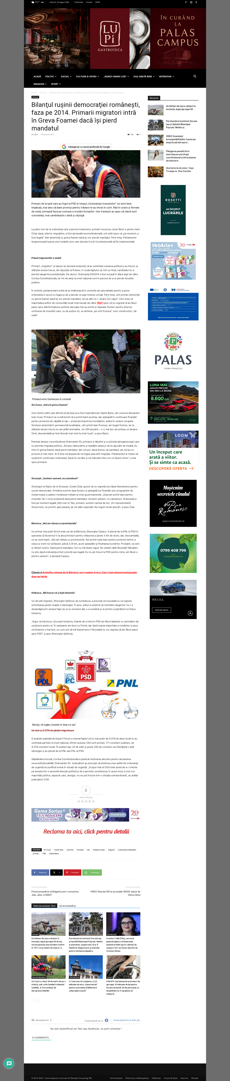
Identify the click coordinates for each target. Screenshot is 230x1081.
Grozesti (80, 850)
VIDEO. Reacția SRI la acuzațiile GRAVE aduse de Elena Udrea (115, 893)
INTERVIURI (165, 76)
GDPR (97, 2)
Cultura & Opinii (171, 1078)
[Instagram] (191, 2)
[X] (196, 2)
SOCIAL (65, 76)
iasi (88, 850)
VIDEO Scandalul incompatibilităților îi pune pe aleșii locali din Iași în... (181, 139)
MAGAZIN (39, 83)
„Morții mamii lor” (115, 76)
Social (109, 977)
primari (36, 853)
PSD (44, 853)
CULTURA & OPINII (86, 76)
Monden (195, 1078)
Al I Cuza (47, 850)
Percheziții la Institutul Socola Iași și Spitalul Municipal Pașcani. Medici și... (181, 124)
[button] (195, 76)
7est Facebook (116, 1078)
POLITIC (49, 76)
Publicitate (78, 2)
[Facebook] (186, 2)
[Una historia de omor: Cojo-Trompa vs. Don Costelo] (156, 171)
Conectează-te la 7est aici (126, 1020)
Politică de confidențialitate (137, 1078)
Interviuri (184, 1078)
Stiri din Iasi (111, 934)
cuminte (70, 850)
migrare (111, 850)
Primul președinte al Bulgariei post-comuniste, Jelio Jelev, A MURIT (55, 893)
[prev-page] (33, 1000)
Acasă (34, 92)
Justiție (72, 934)
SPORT (54, 83)
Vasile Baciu (54, 853)
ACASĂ (37, 76)
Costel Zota (58, 850)
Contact (89, 2)
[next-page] (38, 1000)
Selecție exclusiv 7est (44, 906)
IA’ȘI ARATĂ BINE (142, 76)
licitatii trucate (99, 850)
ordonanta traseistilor (127, 850)
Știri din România (39, 977)
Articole (43, 92)
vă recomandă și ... (68, 906)
